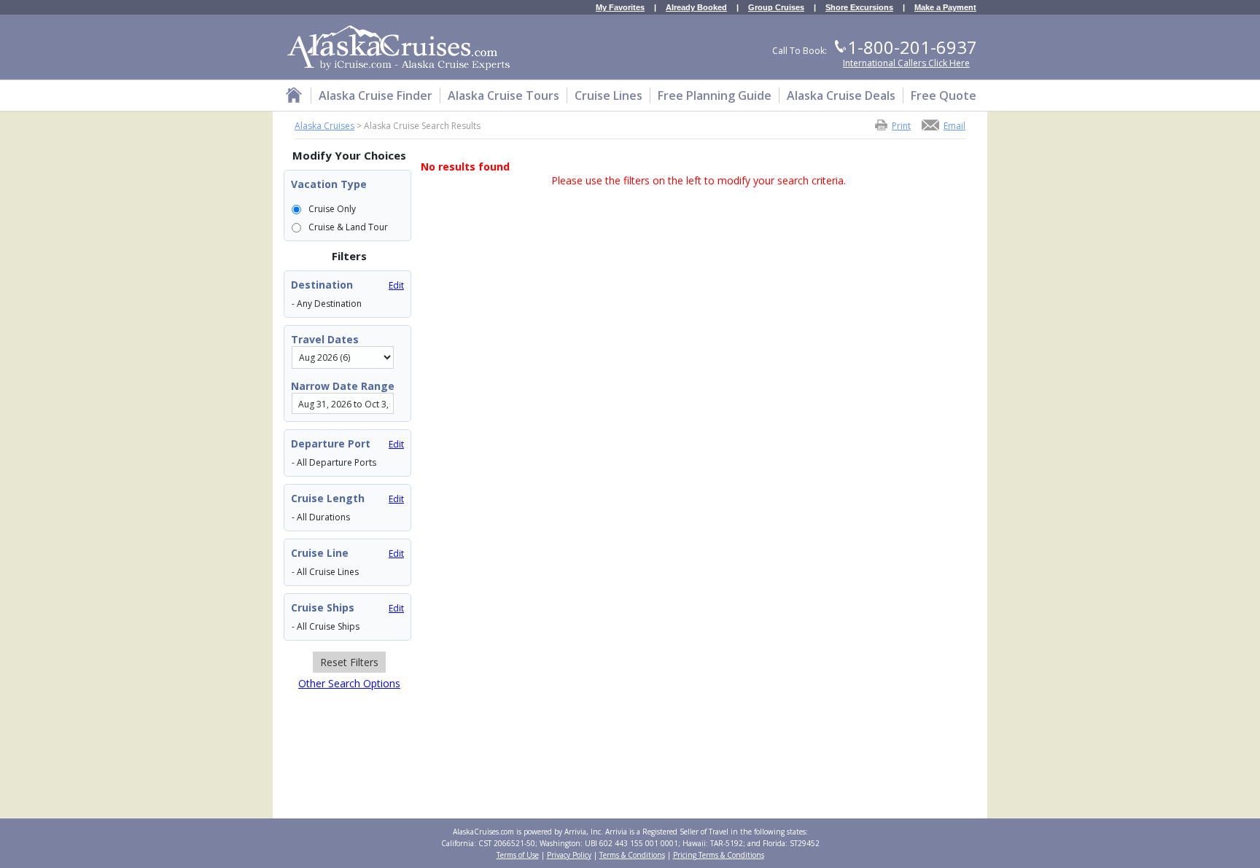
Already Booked (696, 8)
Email (954, 125)
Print (901, 125)
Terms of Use (518, 855)
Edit (396, 285)
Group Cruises (776, 8)
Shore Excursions (859, 8)
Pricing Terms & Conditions (718, 855)
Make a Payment (945, 8)
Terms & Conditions (632, 855)
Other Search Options (349, 683)
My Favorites (620, 8)
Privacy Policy (569, 855)
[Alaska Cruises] (294, 97)
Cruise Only (332, 209)
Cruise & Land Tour (348, 227)
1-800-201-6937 (912, 47)
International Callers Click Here (906, 63)
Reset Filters (349, 662)
